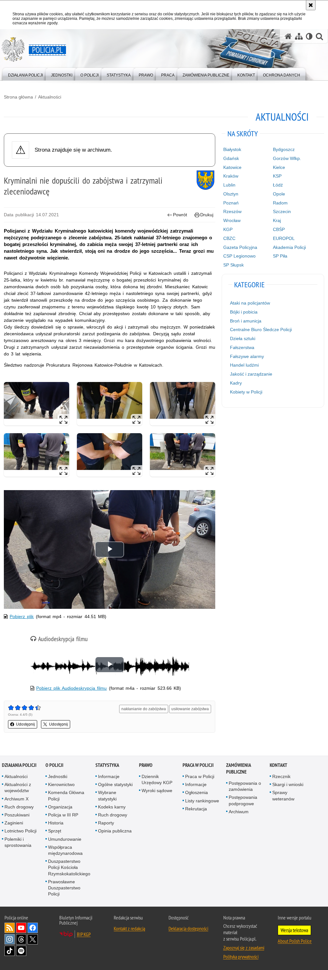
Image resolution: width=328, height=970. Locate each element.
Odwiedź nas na (21, 928)
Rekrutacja (196, 808)
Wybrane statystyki (107, 795)
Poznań (231, 202)
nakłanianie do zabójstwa (143, 709)
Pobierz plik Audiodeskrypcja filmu (71, 688)
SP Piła (280, 255)
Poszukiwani (16, 814)
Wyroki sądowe (157, 790)
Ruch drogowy (19, 806)
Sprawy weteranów (283, 795)
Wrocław (232, 220)
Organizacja (60, 806)
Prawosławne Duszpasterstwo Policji (64, 887)
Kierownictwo (61, 784)
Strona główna (18, 96)
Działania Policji (19, 765)
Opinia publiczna (115, 830)
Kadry (236, 383)
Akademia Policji (289, 247)
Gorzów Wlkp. (287, 158)
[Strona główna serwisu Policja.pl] (288, 36)
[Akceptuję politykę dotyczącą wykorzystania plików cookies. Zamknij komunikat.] (311, 5)
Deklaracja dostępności (188, 928)
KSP (277, 176)
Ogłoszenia (196, 792)
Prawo (145, 765)
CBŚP (279, 229)
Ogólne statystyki (115, 784)
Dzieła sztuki (242, 338)
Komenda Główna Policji (66, 795)
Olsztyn (230, 193)
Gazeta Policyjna (240, 247)
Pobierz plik (22, 616)
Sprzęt (54, 830)
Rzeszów (232, 211)
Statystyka (107, 765)
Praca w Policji (198, 765)
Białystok (232, 149)
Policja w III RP (63, 814)
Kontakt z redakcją (129, 928)
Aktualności (49, 96)
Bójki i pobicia (244, 311)
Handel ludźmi (244, 365)
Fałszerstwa (242, 347)
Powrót (180, 214)
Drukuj (206, 214)
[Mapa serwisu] (299, 36)
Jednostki (57, 776)
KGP (228, 229)
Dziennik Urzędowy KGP (157, 779)
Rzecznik (281, 776)
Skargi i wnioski (287, 784)
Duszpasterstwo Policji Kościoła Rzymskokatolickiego (69, 867)
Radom (280, 202)
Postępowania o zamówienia (245, 786)
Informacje (108, 776)
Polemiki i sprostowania (17, 842)
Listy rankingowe (202, 800)
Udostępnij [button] (25, 724)
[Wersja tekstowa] (309, 36)
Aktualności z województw (17, 787)
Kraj (277, 220)
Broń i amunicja (245, 320)
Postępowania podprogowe (243, 800)
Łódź (278, 184)
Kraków (230, 176)
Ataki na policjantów (250, 303)
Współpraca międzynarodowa (65, 850)
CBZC (229, 238)
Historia (55, 822)
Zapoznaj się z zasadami (243, 947)
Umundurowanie (64, 839)
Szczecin (282, 211)
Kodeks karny (112, 806)
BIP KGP (84, 934)
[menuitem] (25, 74)
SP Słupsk (233, 264)
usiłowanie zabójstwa (190, 709)
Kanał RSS (9, 928)
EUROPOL (284, 238)
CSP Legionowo (239, 255)
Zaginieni (13, 822)
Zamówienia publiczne (238, 768)
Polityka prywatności (240, 956)
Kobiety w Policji (246, 391)
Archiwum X (16, 798)
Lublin (229, 184)
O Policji (54, 765)
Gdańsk (231, 158)
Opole (279, 193)
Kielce (279, 167)
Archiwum (239, 811)
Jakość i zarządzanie (251, 374)
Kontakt (278, 765)
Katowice (232, 167)
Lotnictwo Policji (20, 830)
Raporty (106, 822)
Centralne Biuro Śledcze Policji (261, 329)
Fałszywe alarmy (247, 356)
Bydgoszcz (284, 149)
